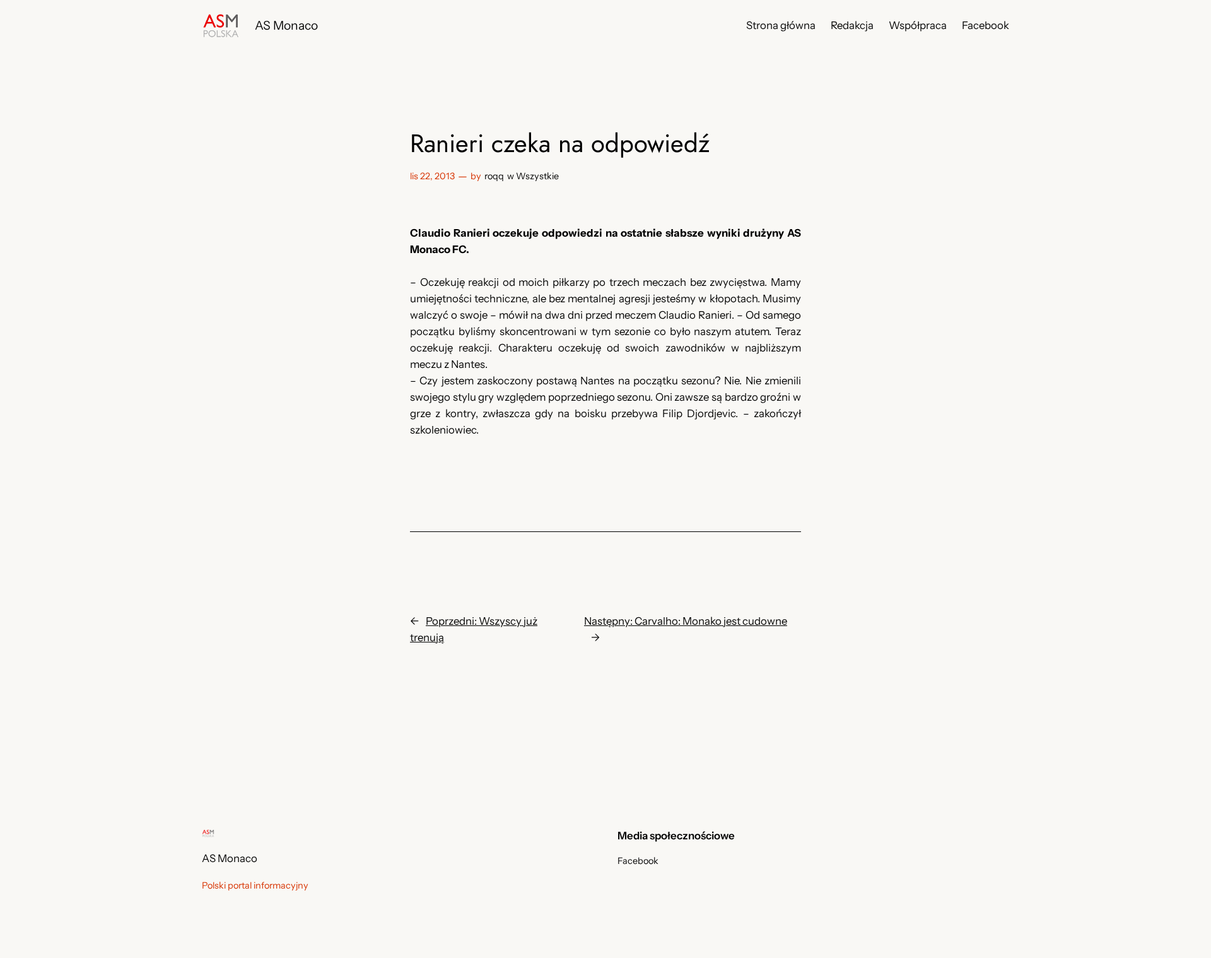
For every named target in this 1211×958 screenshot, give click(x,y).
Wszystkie (537, 176)
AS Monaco (286, 25)
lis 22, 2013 (432, 176)
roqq (494, 176)
